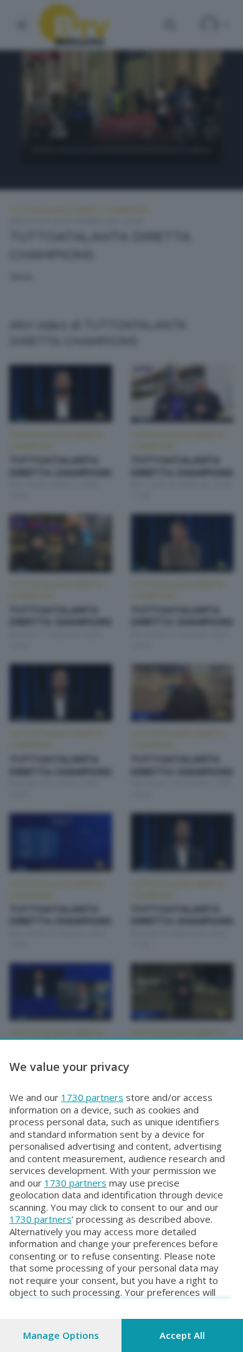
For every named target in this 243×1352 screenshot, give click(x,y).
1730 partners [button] (92, 1097)
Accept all (182, 1335)
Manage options (61, 1335)
